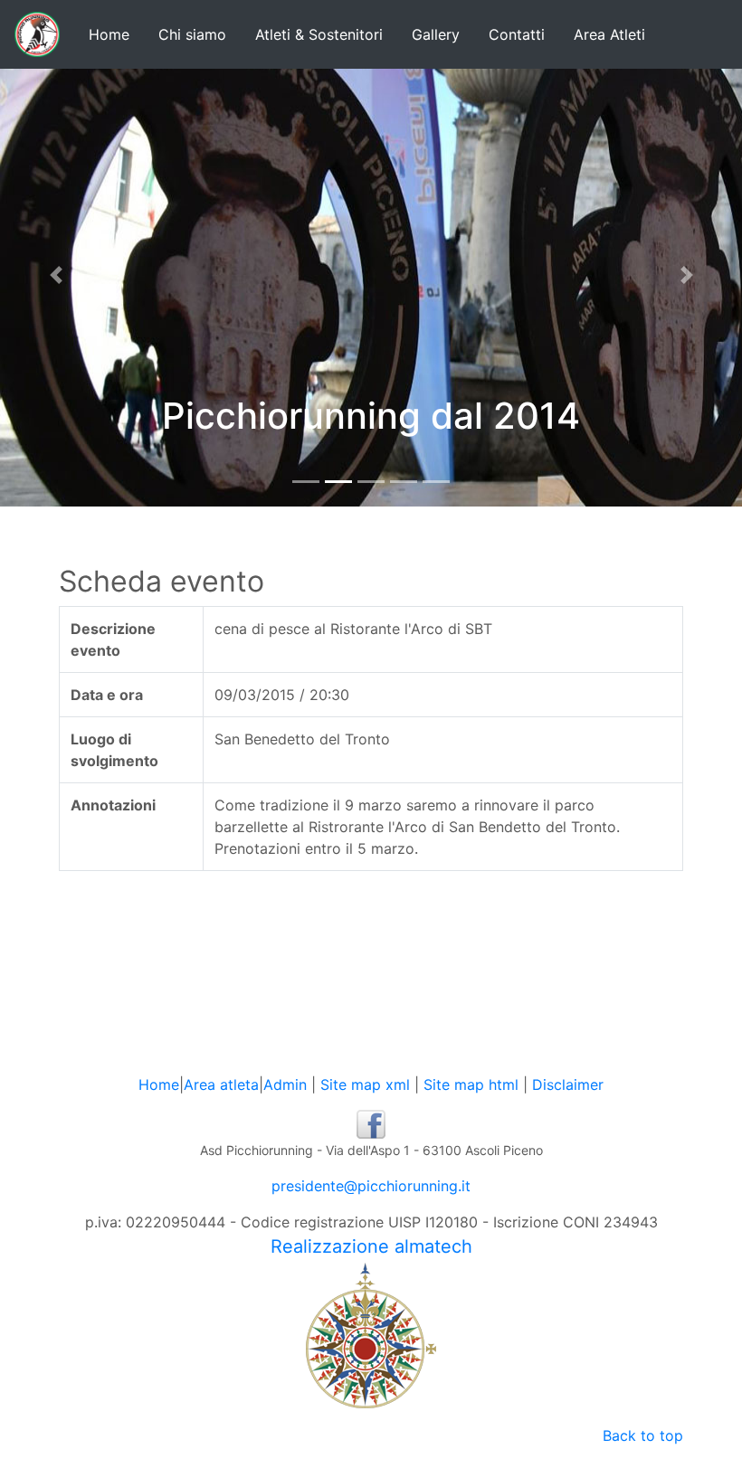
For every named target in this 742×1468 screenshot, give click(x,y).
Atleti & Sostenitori (319, 34)
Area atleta (221, 1084)
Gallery (436, 34)
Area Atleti (609, 34)
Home (109, 34)
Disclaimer (568, 1084)
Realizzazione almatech (371, 1246)
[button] (55, 275)
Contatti (517, 34)
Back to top (643, 1435)
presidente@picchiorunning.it (371, 1186)
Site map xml (365, 1084)
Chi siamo (192, 34)
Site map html (470, 1084)
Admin (285, 1084)
